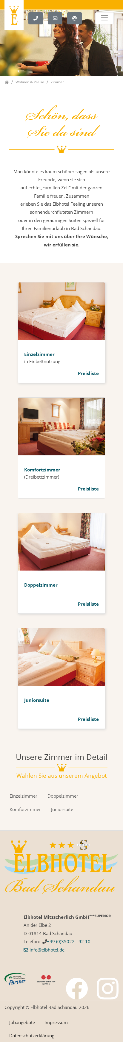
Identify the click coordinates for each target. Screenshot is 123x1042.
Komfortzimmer (42, 470)
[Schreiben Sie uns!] (57, 18)
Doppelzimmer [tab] (62, 796)
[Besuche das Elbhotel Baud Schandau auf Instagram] (108, 988)
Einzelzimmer (39, 354)
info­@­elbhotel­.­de (47, 950)
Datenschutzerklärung (31, 1035)
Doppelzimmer (41, 585)
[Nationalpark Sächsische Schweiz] (15, 979)
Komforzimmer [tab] (25, 809)
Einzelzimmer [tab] (23, 796)
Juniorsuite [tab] (62, 809)
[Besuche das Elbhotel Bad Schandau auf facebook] (77, 988)
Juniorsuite (36, 700)
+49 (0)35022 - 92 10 (68, 941)
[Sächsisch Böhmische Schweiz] (46, 979)
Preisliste (88, 373)
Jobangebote (22, 1022)
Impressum (56, 1022)
